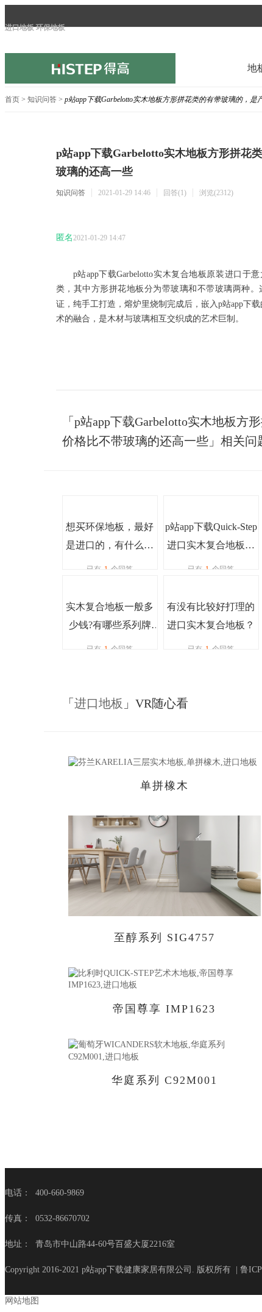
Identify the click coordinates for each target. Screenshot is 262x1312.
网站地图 (22, 1300)
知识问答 (42, 99)
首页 (12, 99)
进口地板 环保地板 (35, 27)
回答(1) (174, 192)
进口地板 (98, 703)
